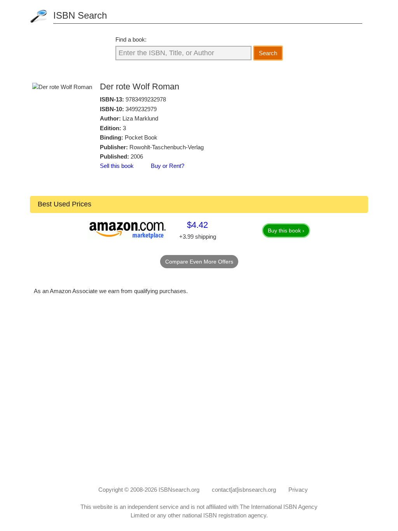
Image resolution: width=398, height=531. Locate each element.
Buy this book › (286, 230)
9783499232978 (146, 99)
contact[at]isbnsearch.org (244, 489)
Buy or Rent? (167, 165)
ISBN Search (80, 15)
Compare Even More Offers (199, 262)
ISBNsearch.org (179, 489)
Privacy (298, 489)
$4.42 (197, 225)
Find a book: (131, 39)
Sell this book (117, 165)
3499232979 (141, 109)
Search (268, 53)
